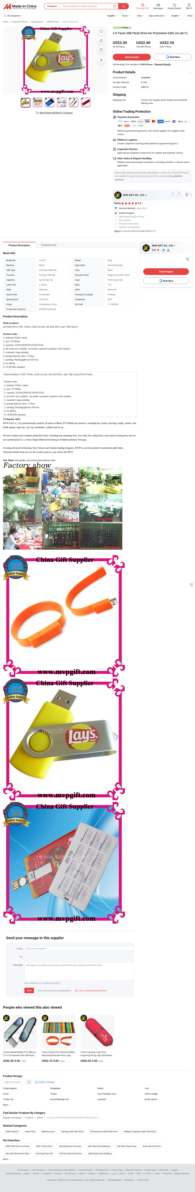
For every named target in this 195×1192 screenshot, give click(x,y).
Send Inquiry (132, 57)
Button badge (151, 1093)
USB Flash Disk (52, 21)
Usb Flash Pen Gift (44, 1153)
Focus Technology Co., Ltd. (77, 1180)
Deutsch (92, 1173)
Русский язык (70, 1173)
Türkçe (157, 1173)
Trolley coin (8, 1099)
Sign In (117, 230)
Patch (6, 1093)
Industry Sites (117, 1170)
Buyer (125, 15)
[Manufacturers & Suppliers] (19, 6)
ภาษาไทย (147, 1173)
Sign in (189, 8)
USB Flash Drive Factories (17, 1146)
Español (36, 1173)
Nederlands (103, 1173)
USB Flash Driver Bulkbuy (100, 1153)
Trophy (53, 1093)
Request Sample (163, 64)
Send (29, 990)
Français (57, 1173)
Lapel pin (102, 1099)
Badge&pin (55, 1088)
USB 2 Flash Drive (44, 1146)
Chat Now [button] (175, 57)
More (5, 1159)
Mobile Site (163, 1170)
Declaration (129, 1180)
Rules (190, 15)
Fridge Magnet (10, 1088)
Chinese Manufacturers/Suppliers (61, 1170)
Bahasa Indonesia (182, 1173)
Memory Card (48, 1131)
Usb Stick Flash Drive (126, 1146)
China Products (38, 1170)
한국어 (122, 1173)
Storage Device (37, 21)
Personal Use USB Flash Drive (104, 1131)
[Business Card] (187, 258)
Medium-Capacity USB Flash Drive (140, 1131)
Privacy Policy (143, 1180)
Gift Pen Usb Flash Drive (70, 1153)
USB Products (12, 1131)
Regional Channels (133, 1170)
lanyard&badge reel (59, 1099)
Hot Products (22, 1170)
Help (139, 15)
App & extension (156, 15)
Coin (147, 1088)
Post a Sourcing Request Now (91, 990)
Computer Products (19, 21)
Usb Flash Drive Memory (99, 1146)
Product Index (150, 1170)
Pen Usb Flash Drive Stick (17, 1153)
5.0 (154, 250)
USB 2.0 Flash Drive (70, 21)
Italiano (82, 1173)
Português (47, 1173)
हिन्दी (138, 1173)
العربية (113, 1173)
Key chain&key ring (106, 1093)
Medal (100, 1088)
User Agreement (114, 1180)
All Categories (13, 15)
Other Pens (30, 1131)
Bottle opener (151, 1099)
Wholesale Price (101, 1170)
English (26, 1173)
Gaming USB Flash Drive (72, 1131)
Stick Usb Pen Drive (152, 1146)
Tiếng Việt (167, 1173)
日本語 (131, 1173)
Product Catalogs (46, 1082)
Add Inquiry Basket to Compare (56, 112)
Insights (174, 1170)
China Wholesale (85, 1170)
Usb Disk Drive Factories (70, 1146)
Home (5, 21)
